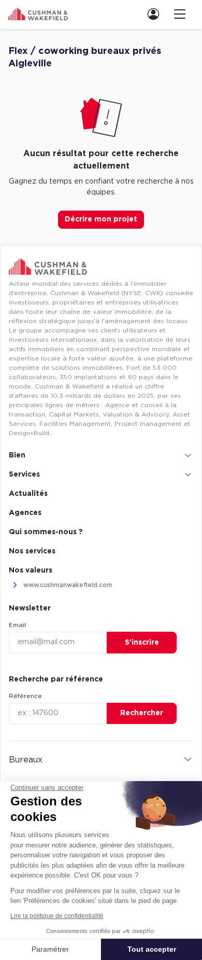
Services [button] (24, 474)
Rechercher (141, 713)
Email (17, 625)
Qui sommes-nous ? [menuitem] (46, 532)
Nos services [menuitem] (32, 551)
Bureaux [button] (25, 760)
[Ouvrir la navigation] (180, 13)
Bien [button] (17, 455)
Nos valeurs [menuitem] (30, 570)
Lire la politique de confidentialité (57, 916)
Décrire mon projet (101, 219)
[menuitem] (156, 13)
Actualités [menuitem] (28, 493)
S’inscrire (142, 642)
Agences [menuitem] (25, 513)
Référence (25, 696)
